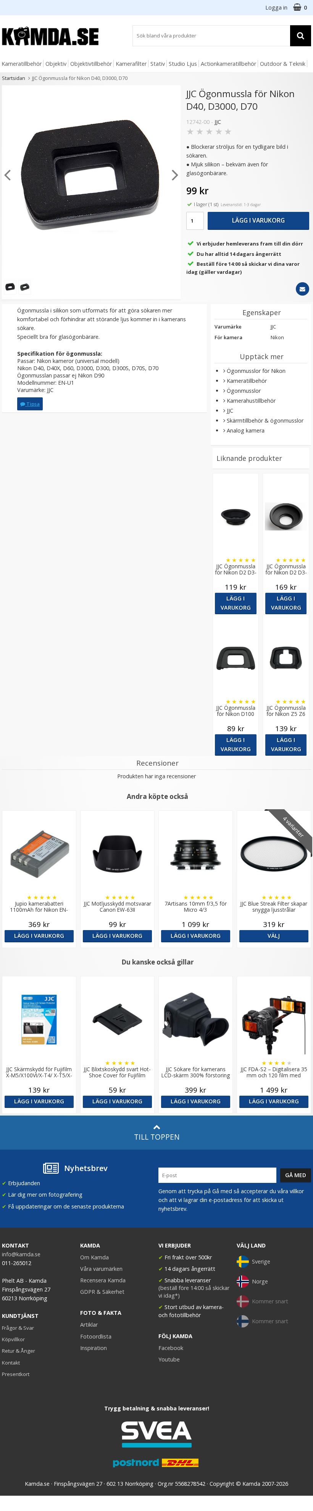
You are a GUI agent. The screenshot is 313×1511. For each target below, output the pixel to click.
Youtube (169, 1359)
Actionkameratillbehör (228, 63)
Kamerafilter (131, 63)
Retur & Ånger (18, 1350)
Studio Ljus (183, 63)
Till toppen (156, 1137)
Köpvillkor (13, 1339)
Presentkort (15, 1374)
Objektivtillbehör (91, 63)
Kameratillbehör (22, 63)
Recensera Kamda (103, 1280)
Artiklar (89, 1324)
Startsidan (13, 78)
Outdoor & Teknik (282, 63)
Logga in (276, 7)
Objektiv (55, 63)
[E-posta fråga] (302, 289)
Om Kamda (94, 1257)
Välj (274, 935)
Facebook (170, 1348)
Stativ (157, 63)
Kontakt (11, 1362)
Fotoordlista (95, 1336)
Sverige (261, 1261)
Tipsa (32, 403)
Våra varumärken (101, 1268)
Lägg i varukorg (258, 220)
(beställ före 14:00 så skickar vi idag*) (193, 1291)
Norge (260, 1281)
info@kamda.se (21, 1254)
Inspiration (93, 1348)
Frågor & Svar (18, 1327)
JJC (218, 121)
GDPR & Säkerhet (102, 1291)
